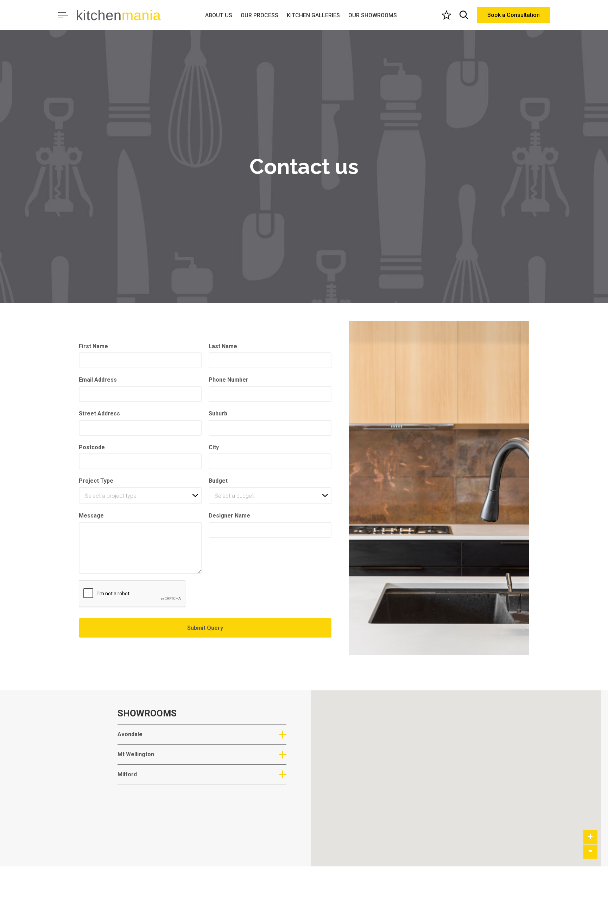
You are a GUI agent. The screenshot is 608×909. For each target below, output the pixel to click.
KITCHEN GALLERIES (313, 15)
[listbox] (140, 495)
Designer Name (229, 515)
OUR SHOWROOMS (372, 15)
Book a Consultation (513, 15)
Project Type (96, 480)
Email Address (98, 379)
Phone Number (228, 379)
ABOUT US (218, 15)
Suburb (218, 413)
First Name (93, 346)
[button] (415, 794)
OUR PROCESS (259, 15)
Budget (218, 480)
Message (91, 515)
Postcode (92, 447)
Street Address (99, 413)
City (214, 447)
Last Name (223, 346)
